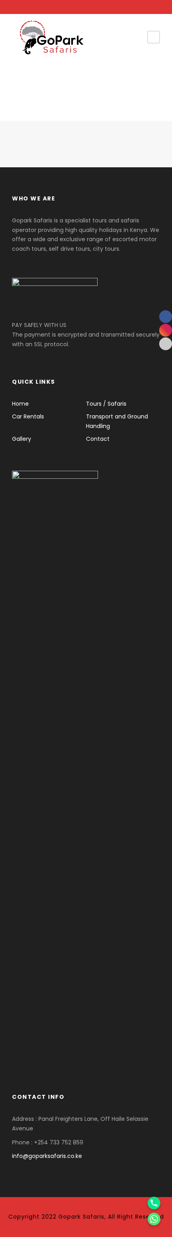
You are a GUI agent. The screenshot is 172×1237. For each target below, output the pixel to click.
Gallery (21, 439)
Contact (98, 439)
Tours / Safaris (106, 404)
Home (20, 404)
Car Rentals (28, 416)
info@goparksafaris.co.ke (47, 1156)
